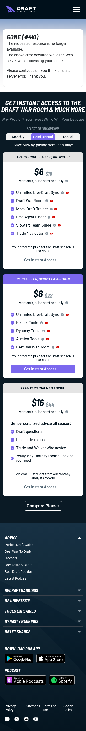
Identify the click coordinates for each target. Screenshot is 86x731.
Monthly (18, 137)
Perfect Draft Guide (19, 545)
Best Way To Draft (18, 551)
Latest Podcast (16, 578)
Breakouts (12, 565)
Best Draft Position (19, 572)
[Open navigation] (76, 9)
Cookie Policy (68, 708)
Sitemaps (33, 706)
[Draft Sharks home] (21, 9)
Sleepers (11, 558)
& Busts (26, 565)
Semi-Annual (43, 137)
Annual (68, 137)
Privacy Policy (10, 708)
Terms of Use (49, 708)
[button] (67, 192)
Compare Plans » (43, 505)
